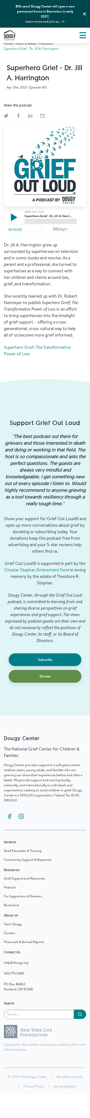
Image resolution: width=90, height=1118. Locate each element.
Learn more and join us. (42, 21)
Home (8, 43)
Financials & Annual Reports (24, 941)
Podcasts (45, 43)
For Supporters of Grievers (23, 896)
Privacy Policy (33, 1086)
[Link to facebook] (9, 816)
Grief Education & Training (23, 850)
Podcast (10, 887)
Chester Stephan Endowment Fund (36, 570)
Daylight (70, 1086)
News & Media (26, 43)
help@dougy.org (16, 962)
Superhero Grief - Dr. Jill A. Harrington (31, 48)
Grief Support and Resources (24, 878)
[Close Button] (84, 14)
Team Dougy (13, 924)
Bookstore (11, 905)
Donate (45, 676)
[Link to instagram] (21, 816)
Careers (9, 933)
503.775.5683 (14, 973)
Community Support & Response (27, 859)
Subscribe (45, 659)
